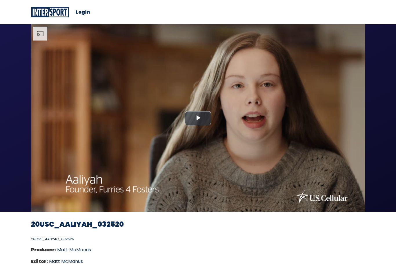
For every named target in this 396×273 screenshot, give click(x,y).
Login (83, 12)
